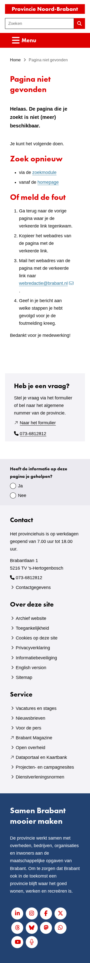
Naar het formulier (38, 422)
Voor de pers (28, 727)
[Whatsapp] (60, 928)
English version (31, 667)
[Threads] (17, 928)
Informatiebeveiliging (36, 657)
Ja (20, 485)
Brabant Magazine (34, 737)
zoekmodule (44, 172)
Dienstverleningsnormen (40, 776)
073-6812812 (33, 433)
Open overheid (30, 747)
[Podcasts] (32, 942)
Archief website (31, 618)
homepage (48, 182)
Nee (22, 495)
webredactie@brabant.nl (43, 283)
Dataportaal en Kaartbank (41, 757)
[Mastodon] (46, 928)
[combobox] (39, 23)
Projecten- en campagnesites (45, 767)
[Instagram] (32, 913)
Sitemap (24, 677)
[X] (60, 913)
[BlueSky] (32, 928)
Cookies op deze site (37, 637)
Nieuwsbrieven (30, 718)
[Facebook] (46, 913)
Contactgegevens (33, 587)
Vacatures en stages (36, 708)
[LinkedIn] (17, 913)
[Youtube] (17, 942)
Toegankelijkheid (32, 628)
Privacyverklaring (33, 647)
